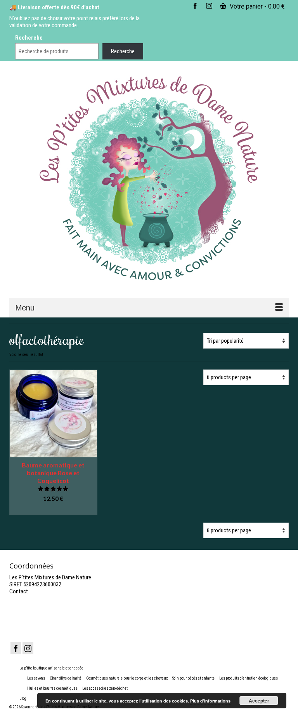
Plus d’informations (210, 701)
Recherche (29, 37)
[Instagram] (28, 648)
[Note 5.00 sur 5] (53, 489)
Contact (18, 591)
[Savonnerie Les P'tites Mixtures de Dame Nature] (149, 179)
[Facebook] (15, 648)
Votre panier (256, 6)
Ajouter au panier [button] (53, 509)
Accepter (259, 700)
